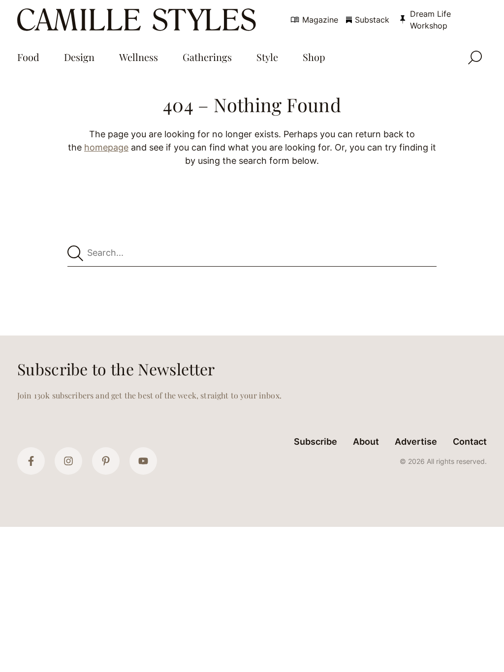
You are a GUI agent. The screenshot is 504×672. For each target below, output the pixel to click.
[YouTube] (143, 461)
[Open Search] (475, 57)
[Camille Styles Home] (138, 19)
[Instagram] (68, 461)
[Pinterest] (106, 461)
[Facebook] (31, 461)
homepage (106, 147)
